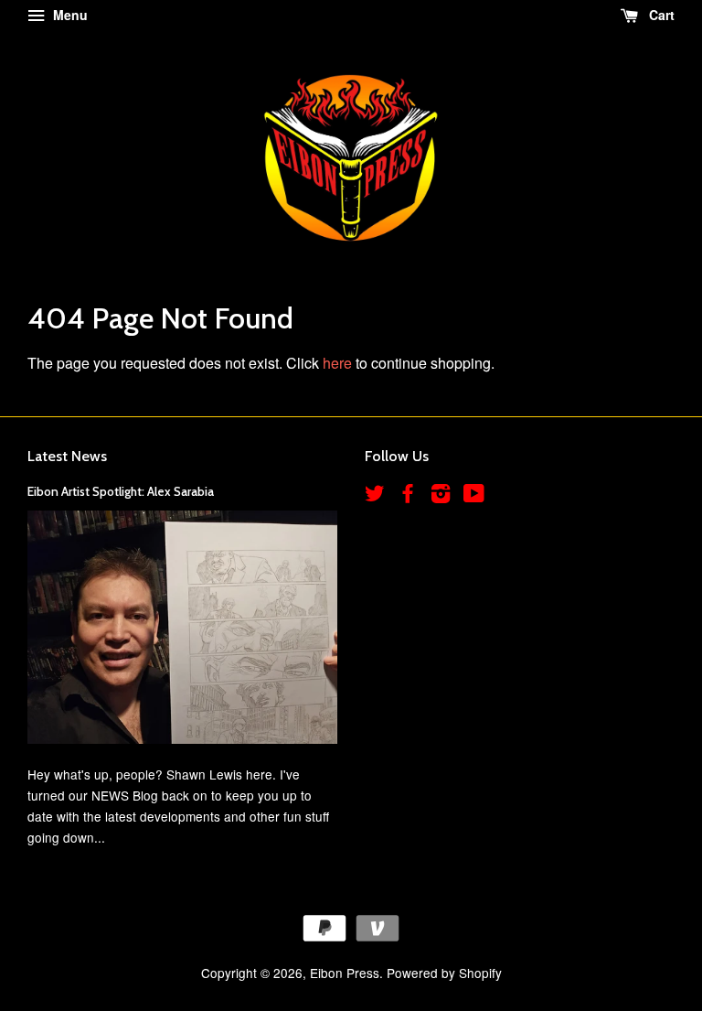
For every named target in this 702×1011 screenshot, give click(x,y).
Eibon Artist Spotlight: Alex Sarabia (120, 491)
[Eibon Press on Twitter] (375, 496)
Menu (68, 14)
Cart (660, 14)
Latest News (67, 456)
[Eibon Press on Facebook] (408, 496)
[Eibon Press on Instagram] (441, 496)
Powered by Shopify (444, 972)
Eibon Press (344, 972)
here (337, 362)
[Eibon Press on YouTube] (473, 496)
